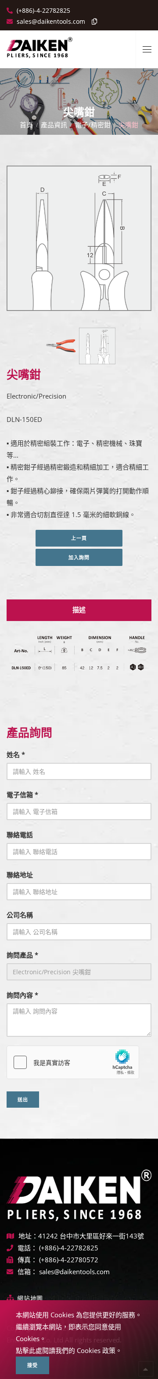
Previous (25, 240)
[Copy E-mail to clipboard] (92, 21)
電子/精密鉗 (93, 124)
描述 (79, 609)
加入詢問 (79, 557)
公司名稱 (20, 914)
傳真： (27, 1259)
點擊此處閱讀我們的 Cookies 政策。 (69, 1350)
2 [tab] (85, 301)
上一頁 (79, 538)
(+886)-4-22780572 (68, 1259)
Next (130, 240)
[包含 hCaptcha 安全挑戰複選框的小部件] (73, 1062)
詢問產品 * (22, 954)
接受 (32, 1365)
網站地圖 (30, 1298)
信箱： (27, 1271)
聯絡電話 (20, 834)
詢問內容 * (22, 995)
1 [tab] (72, 301)
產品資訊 (54, 124)
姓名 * (16, 754)
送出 (23, 1099)
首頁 (26, 124)
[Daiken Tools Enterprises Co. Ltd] (39, 44)
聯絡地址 (20, 874)
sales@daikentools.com (74, 1271)
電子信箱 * (22, 794)
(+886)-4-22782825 (42, 10)
